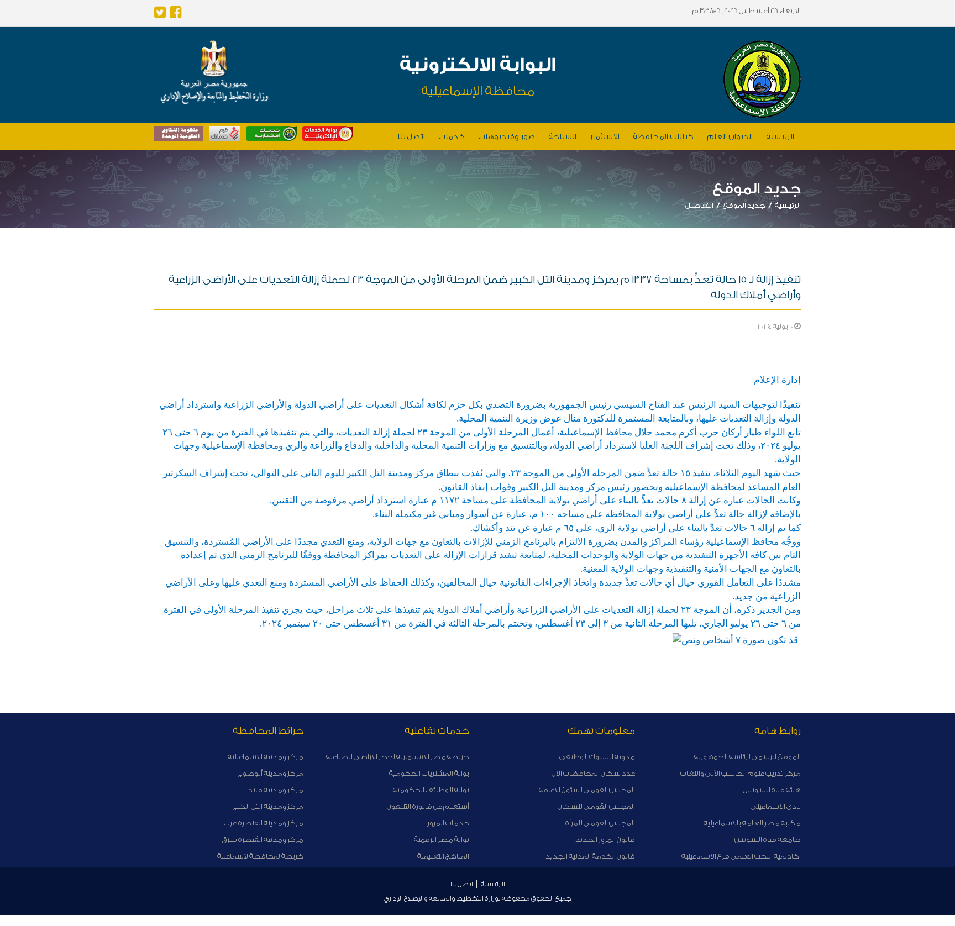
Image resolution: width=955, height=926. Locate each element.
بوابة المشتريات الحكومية (429, 773)
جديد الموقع (744, 205)
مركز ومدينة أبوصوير (270, 773)
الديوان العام (730, 137)
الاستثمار (605, 137)
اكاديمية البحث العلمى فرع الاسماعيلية (741, 856)
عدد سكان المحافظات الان (593, 773)
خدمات (451, 137)
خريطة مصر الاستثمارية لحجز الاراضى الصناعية (397, 757)
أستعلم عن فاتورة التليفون (428, 806)
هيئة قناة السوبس (772, 790)
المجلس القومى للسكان (596, 806)
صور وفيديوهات (506, 137)
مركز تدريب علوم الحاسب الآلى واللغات (740, 773)
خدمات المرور (448, 823)
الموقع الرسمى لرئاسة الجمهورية (747, 757)
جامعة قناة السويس (767, 839)
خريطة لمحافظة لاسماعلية (260, 856)
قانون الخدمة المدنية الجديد (590, 856)
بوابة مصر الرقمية (441, 839)
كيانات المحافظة (663, 137)
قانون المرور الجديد (605, 839)
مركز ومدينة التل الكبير (268, 806)
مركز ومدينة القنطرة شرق (262, 839)
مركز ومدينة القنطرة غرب (263, 823)
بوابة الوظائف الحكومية (431, 790)
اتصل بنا (411, 137)
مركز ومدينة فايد (275, 790)
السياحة (562, 137)
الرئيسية (780, 137)
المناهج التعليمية (443, 856)
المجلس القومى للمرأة (600, 823)
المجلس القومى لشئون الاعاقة (587, 790)
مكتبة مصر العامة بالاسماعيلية (752, 823)
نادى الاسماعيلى (776, 806)
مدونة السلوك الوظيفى (597, 757)
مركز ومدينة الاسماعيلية (265, 757)
